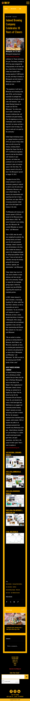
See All (22, 610)
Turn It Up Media (9, 587)
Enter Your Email (14, 673)
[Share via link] (18, 602)
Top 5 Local (8, 592)
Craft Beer (14, 587)
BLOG (20, 8)
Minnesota (18, 590)
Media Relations (9, 584)
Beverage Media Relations (17, 584)
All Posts (6, 8)
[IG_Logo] (15, 691)
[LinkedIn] (18, 691)
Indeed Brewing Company (10, 590)
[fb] (11, 691)
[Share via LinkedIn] (14, 602)
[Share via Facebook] (6, 602)
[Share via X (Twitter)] (10, 602)
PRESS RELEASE (13, 8)
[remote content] (15, 562)
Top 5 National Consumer (15, 592)
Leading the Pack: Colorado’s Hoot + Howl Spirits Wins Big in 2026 (14, 628)
